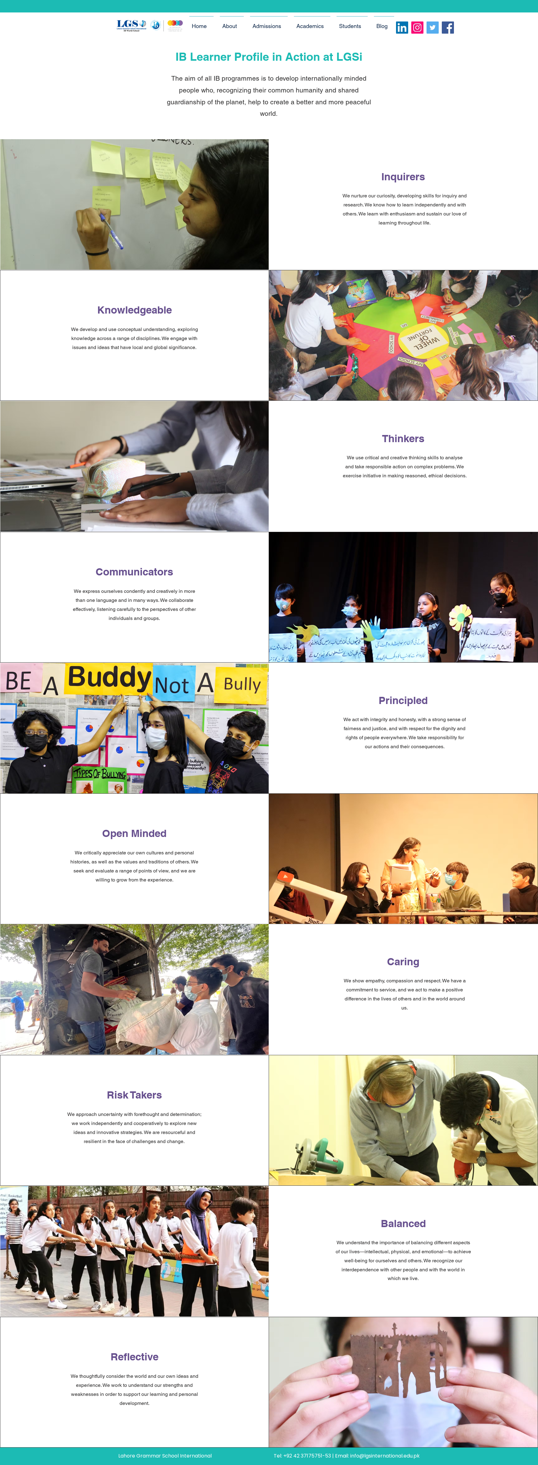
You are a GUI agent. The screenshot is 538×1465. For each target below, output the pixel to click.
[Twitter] (433, 27)
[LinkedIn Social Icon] (402, 27)
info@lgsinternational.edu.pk (385, 1455)
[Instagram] (417, 27)
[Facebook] (448, 27)
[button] (232, 23)
